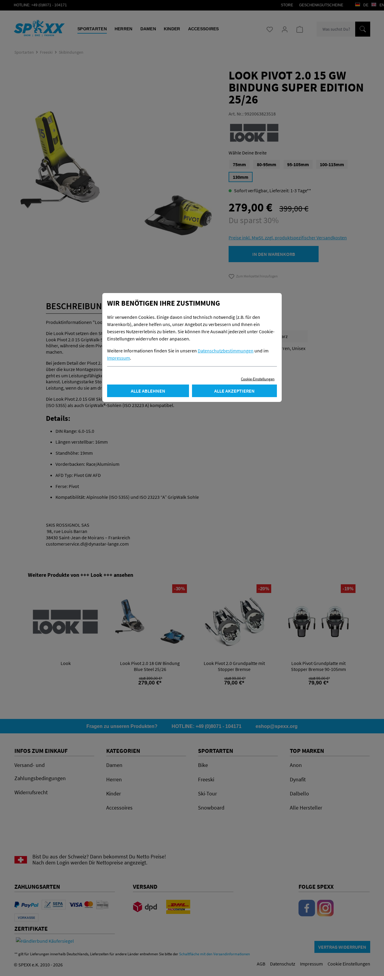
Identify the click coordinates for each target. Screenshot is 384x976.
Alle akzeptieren (234, 391)
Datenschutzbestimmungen (226, 351)
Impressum (118, 358)
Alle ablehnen (148, 391)
